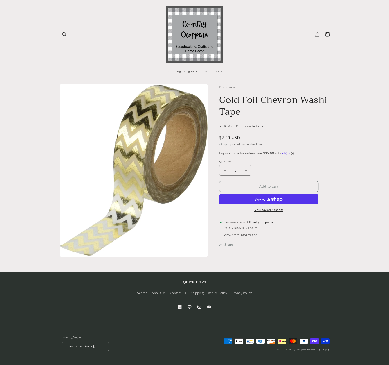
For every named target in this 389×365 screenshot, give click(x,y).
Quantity (225, 161)
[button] (64, 34)
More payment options (268, 210)
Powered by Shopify (318, 349)
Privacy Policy (242, 293)
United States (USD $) (80, 346)
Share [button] (228, 245)
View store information (241, 235)
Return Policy (217, 293)
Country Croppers (296, 349)
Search (142, 293)
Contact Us (178, 293)
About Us (158, 293)
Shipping (225, 144)
